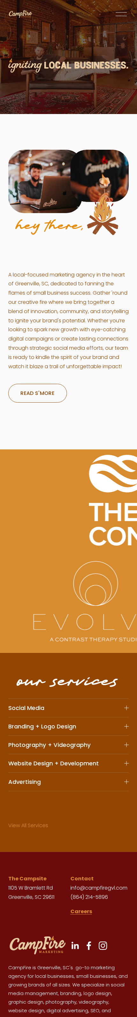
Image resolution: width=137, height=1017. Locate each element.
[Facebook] (88, 945)
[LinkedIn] (74, 945)
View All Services (28, 825)
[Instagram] (102, 945)
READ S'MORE (37, 393)
